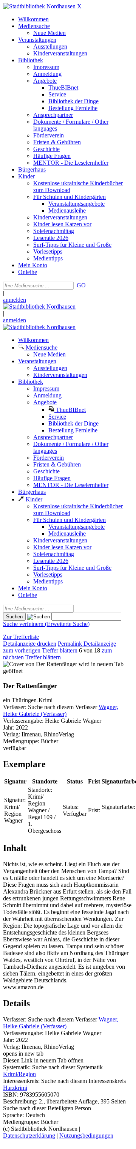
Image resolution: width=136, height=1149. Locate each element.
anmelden (14, 299)
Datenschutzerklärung (29, 1135)
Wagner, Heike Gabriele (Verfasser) (60, 710)
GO (81, 285)
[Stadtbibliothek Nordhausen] (39, 6)
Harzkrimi (15, 1087)
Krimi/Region (19, 1074)
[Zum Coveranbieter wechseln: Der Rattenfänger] (40, 664)
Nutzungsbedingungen (86, 1135)
